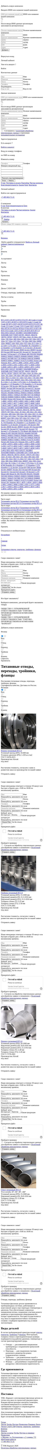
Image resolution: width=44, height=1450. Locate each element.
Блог (26, 185)
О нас (3, 183)
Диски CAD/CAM (8, 1427)
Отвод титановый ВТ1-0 (11, 1190)
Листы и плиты (7, 1433)
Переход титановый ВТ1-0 (11, 1041)
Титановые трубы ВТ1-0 (32, 503)
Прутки (15, 1424)
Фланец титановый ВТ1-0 (11, 751)
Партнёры (25, 183)
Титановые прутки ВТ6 (29, 501)
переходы (5, 1335)
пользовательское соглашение (13, 135)
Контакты (33, 185)
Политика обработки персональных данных (18, 1448)
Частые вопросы (36, 183)
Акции (21, 185)
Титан (3, 1422)
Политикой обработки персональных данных (20, 849)
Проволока (23, 1424)
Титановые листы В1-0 (10, 501)
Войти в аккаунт (7, 147)
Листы (3, 1424)
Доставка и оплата (13, 183)
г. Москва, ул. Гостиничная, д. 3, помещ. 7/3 (18, 1437)
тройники (13, 1335)
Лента (38, 1424)
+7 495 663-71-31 (7, 197)
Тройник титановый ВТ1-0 (12, 893)
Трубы (9, 1424)
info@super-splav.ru (8, 1439)
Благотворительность (9, 185)
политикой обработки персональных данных (17, 132)
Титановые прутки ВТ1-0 (11, 503)
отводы (39, 1332)
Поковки (31, 1424)
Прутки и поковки (26, 1433)
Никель (4, 1431)
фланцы (22, 1335)
